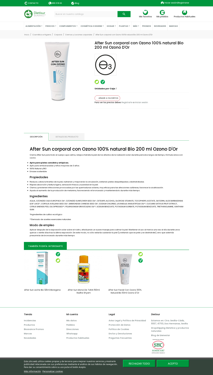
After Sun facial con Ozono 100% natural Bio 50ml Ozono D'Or (125, 291)
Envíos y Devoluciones (120, 333)
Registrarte (127, 102)
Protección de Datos (119, 324)
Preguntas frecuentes (120, 338)
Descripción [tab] (36, 136)
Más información (32, 371)
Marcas (28, 333)
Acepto (173, 363)
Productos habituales (77, 338)
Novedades (30, 338)
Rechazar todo (139, 363)
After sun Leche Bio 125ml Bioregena (42, 289)
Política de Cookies (119, 329)
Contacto (33, 3)
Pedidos (70, 324)
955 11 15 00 (57, 3)
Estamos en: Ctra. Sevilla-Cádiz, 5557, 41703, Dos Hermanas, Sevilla (169, 322)
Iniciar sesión (141, 102)
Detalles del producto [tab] (67, 136)
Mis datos (71, 320)
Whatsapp (72, 333)
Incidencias (30, 320)
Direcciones (72, 329)
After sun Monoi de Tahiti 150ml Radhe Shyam (84, 291)
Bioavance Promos (34, 329)
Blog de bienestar (160, 335)
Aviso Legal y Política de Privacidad (127, 320)
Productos (29, 324)
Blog (77, 3)
